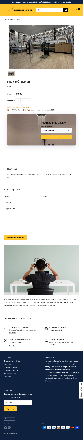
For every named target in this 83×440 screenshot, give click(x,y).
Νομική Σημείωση (10, 373)
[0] (77, 10)
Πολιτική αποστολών (11, 367)
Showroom (7, 377)
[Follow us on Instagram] (9, 427)
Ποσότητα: (11, 100)
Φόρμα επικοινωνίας (56, 330)
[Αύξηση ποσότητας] (29, 101)
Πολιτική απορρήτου (11, 370)
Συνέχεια (56, 137)
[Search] (65, 10)
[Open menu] (5, 10)
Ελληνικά (8, 419)
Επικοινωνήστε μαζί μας (15, 237)
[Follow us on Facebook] (5, 427)
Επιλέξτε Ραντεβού (47, 126)
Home (5, 19)
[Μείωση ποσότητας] (18, 101)
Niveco (9, 86)
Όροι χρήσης (8, 364)
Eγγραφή (10, 409)
